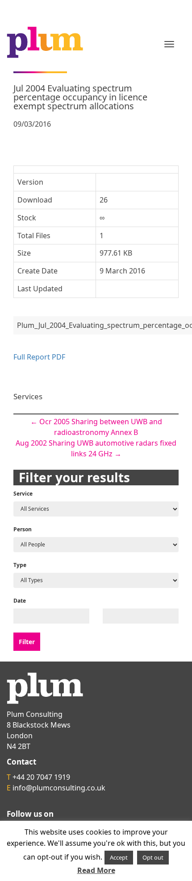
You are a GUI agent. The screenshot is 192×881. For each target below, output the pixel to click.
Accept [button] (119, 857)
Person (22, 529)
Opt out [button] (152, 857)
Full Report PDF (39, 357)
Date (19, 600)
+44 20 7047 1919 (41, 777)
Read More (96, 870)
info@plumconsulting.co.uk (59, 788)
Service (23, 493)
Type (19, 565)
